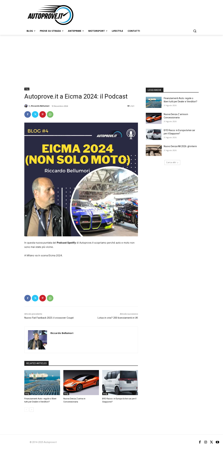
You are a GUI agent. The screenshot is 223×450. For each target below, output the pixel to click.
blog (26, 89)
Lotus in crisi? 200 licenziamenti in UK (118, 317)
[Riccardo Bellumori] (26, 106)
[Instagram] (205, 442)
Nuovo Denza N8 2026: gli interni (180, 146)
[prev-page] (26, 410)
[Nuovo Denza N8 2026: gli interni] (154, 150)
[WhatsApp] (50, 114)
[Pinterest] (42, 114)
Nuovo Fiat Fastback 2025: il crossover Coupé (49, 317)
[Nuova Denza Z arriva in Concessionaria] (81, 382)
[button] (195, 31)
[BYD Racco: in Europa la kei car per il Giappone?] (120, 382)
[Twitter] (35, 114)
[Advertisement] (111, 59)
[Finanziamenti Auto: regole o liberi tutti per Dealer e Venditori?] (42, 382)
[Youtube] (217, 442)
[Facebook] (27, 114)
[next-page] (32, 410)
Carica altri (171, 162)
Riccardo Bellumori (40, 106)
